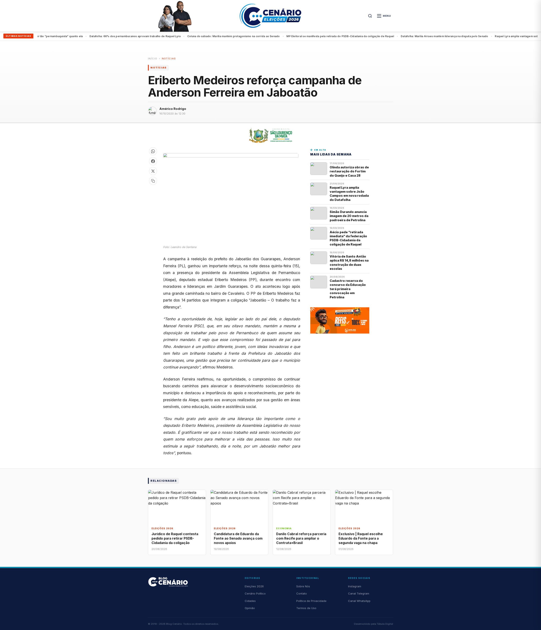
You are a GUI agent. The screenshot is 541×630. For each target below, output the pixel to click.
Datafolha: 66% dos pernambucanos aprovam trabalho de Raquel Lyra (72, 36)
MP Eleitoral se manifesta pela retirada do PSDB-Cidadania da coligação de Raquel (278, 36)
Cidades (250, 601)
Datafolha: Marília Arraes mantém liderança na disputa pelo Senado (382, 36)
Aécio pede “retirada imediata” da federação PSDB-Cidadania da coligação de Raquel (348, 238)
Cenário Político (255, 593)
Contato (301, 593)
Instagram (354, 586)
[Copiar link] (153, 181)
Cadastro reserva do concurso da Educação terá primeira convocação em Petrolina (348, 289)
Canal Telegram (358, 593)
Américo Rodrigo (172, 108)
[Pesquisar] (370, 16)
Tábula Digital (385, 623)
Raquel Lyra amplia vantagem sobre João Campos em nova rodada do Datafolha (485, 36)
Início (152, 58)
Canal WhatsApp (359, 601)
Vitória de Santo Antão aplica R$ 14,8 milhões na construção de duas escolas (349, 262)
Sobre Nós (303, 586)
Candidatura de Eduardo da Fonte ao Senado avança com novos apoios (238, 538)
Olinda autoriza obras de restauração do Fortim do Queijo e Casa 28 (349, 171)
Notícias (169, 58)
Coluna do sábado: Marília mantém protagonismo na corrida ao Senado (171, 36)
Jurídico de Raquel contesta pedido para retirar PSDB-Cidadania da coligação (175, 538)
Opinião (250, 608)
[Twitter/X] (153, 171)
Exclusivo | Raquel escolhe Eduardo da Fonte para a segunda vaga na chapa (361, 538)
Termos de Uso (306, 608)
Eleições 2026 (254, 586)
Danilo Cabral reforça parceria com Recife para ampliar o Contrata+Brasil (301, 538)
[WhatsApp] (153, 151)
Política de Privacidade (311, 601)
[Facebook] (153, 161)
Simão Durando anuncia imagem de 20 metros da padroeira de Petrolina (349, 216)
